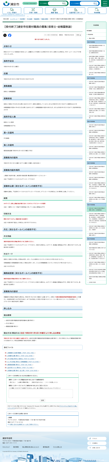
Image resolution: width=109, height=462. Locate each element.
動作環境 (16, 447)
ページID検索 (75, 3)
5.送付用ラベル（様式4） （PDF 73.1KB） (20, 367)
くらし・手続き (12, 12)
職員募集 (36, 19)
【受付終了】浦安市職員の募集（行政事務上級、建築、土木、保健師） (97, 153)
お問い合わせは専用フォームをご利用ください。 (24, 424)
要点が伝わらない (37, 382)
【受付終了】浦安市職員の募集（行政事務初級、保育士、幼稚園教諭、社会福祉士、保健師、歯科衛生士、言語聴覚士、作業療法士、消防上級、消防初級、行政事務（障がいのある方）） (97, 218)
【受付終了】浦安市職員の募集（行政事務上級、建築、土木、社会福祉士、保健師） (97, 228)
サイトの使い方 (57, 447)
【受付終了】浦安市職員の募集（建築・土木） (97, 73)
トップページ (13, 19)
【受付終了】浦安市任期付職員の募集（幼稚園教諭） (97, 131)
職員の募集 (44, 19)
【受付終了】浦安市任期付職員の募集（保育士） (97, 82)
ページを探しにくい (52, 382)
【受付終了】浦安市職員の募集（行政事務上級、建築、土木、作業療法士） (97, 199)
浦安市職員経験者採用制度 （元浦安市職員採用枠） (97, 46)
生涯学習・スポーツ (75, 12)
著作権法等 (46, 447)
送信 (42, 400)
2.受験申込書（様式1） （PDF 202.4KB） (20, 355)
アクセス (94, 438)
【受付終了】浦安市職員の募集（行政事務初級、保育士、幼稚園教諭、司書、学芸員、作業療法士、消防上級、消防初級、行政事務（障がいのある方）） (97, 102)
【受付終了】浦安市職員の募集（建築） (97, 117)
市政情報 (97, 12)
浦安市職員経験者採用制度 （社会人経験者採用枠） (97, 52)
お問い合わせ (96, 447)
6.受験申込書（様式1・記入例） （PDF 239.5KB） (22, 370)
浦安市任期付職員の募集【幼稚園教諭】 (97, 277)
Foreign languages (30, 3)
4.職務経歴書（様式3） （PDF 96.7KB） (19, 364)
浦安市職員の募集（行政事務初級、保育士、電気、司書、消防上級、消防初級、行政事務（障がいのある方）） (97, 59)
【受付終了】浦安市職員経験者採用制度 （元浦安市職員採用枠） (97, 93)
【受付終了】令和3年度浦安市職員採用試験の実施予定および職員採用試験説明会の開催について (97, 271)
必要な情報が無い (24, 382)
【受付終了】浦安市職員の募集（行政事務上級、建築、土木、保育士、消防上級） (97, 110)
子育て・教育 (33, 12)
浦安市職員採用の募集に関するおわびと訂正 (97, 248)
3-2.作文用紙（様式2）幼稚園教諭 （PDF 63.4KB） (23, 361)
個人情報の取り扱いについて (30, 447)
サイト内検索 (43, 3)
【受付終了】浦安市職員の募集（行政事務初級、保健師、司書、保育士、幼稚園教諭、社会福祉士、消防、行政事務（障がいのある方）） (97, 256)
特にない (13, 382)
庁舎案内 (95, 443)
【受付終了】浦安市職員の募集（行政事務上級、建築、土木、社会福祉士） (97, 264)
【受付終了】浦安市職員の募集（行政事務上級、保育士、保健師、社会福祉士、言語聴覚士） (97, 67)
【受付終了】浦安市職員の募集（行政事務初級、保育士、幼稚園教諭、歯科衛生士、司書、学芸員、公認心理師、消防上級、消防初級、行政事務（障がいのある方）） (97, 139)
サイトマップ (6, 447)
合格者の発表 (92, 282)
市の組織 (29, 19)
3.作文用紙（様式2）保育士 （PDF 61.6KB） (20, 358)
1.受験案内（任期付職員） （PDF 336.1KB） (20, 352)
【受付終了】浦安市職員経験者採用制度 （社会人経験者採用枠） (97, 88)
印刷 (77, 35)
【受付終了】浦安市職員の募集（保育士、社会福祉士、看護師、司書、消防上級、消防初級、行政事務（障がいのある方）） (97, 186)
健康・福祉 (54, 12)
